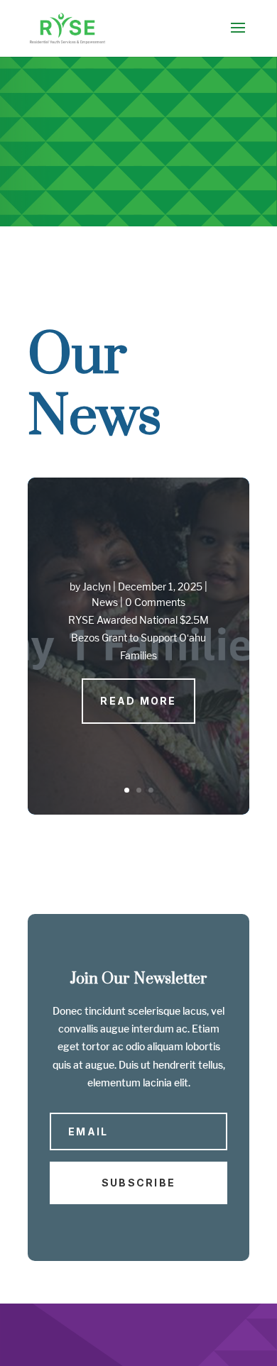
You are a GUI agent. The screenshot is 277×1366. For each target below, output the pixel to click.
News (105, 602)
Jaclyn (96, 586)
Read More (138, 701)
